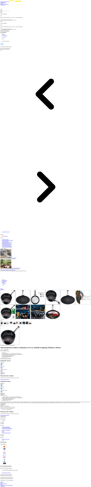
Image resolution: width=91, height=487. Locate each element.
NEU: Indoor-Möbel (5, 241)
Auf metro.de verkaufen (5, 439)
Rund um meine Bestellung (6, 427)
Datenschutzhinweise (3, 483)
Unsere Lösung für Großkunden (7, 246)
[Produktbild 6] (17, 323)
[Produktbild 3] (8, 323)
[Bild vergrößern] (10, 335)
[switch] (3, 32)
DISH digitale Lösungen (6, 242)
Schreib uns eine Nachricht (6, 472)
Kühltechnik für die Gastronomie (7, 243)
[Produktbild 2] (5, 323)
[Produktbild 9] (27, 323)
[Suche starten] (1, 21)
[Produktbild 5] (14, 323)
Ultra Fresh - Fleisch (5, 239)
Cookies (1, 484)
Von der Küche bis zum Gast (6, 245)
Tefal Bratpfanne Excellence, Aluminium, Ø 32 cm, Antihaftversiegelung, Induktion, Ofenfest (30, 347)
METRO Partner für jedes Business (7, 240)
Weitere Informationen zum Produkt (5, 358)
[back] (1, 9)
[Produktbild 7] (20, 323)
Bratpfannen (4, 283)
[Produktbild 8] (23, 323)
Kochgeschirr (4, 281)
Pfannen (3, 282)
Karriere (3, 420)
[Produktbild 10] (30, 323)
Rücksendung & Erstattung (6, 430)
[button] (45, 287)
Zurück (3, 284)
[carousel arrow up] (1, 321)
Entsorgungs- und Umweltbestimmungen (6, 485)
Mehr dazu (2, 362)
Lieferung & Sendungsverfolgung (7, 428)
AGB (1, 482)
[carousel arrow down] (1, 325)
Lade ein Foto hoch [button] (5, 29)
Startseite (3, 279)
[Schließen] (1, 50)
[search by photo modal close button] (1, 15)
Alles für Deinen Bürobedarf (6, 244)
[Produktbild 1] (2, 323)
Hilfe (3, 431)
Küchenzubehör (4, 280)
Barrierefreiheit (2, 486)
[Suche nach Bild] (1, 12)
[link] (46, 39)
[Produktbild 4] (11, 323)
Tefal (5, 352)
